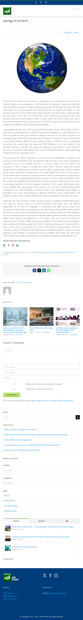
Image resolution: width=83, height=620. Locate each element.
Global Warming (69, 252)
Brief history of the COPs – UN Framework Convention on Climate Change (42, 527)
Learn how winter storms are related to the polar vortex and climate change (67, 330)
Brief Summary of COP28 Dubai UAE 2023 (13, 329)
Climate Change (42, 252)
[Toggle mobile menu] (78, 9)
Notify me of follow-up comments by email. (44, 384)
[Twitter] (45, 575)
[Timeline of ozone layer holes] (8, 547)
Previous (68, 32)
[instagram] (13, 245)
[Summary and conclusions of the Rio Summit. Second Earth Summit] (8, 537)
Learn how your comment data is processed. (54, 400)
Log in (7, 495)
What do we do (9, 596)
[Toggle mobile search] (74, 9)
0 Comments (21, 332)
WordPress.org (10, 511)
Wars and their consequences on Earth (40, 329)
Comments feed (11, 506)
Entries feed (10, 500)
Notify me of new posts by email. (39, 389)
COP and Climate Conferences (56, 252)
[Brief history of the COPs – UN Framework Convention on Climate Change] (8, 527)
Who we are (8, 593)
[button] (4, 321)
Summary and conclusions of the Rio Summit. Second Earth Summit (40, 537)
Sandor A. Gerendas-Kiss (11, 252)
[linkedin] (17, 245)
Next (76, 32)
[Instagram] (56, 575)
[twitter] (4, 245)
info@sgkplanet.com (57, 593)
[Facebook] (50, 575)
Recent (41, 521)
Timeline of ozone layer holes (24, 547)
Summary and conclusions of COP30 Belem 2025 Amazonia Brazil (32, 445)
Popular (16, 521)
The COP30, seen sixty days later (18, 440)
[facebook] (9, 245)
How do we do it (10, 599)
